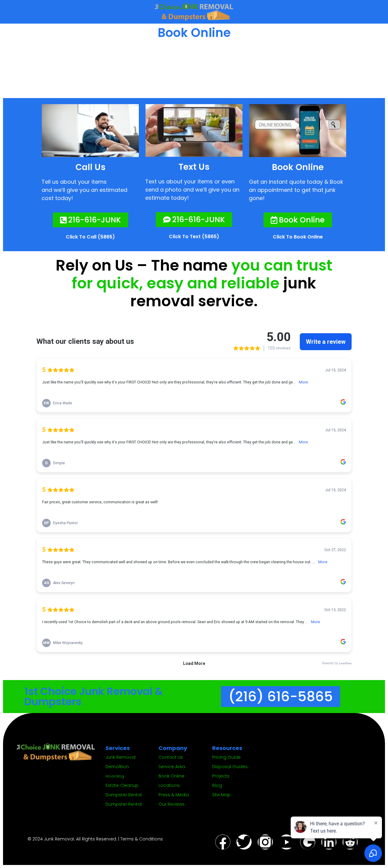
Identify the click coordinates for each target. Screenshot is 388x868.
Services (117, 748)
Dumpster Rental (123, 795)
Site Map (221, 795)
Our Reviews (172, 804)
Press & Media (174, 795)
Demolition (117, 767)
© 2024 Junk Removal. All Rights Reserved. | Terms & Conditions (95, 839)
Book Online (171, 776)
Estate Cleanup (122, 785)
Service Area (172, 767)
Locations (169, 785)
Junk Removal (120, 757)
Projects (220, 776)
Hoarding (114, 776)
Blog (217, 785)
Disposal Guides (230, 767)
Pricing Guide (226, 757)
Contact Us (171, 757)
